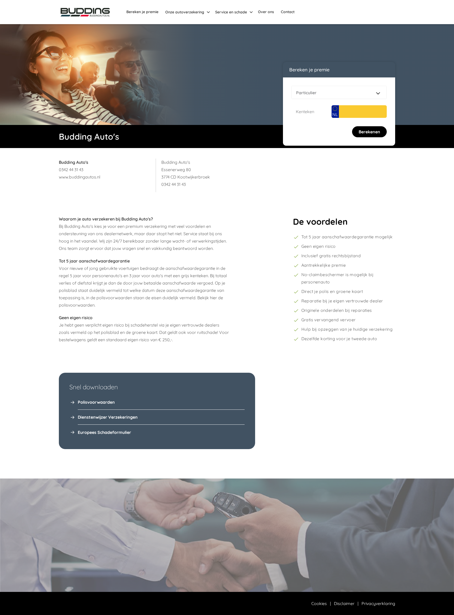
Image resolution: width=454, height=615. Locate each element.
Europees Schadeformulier (104, 432)
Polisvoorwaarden (96, 402)
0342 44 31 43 (71, 169)
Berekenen (369, 131)
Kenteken (305, 111)
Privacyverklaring (378, 603)
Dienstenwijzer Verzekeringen (108, 417)
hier (213, 297)
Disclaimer (344, 603)
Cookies (319, 603)
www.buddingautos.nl (79, 177)
